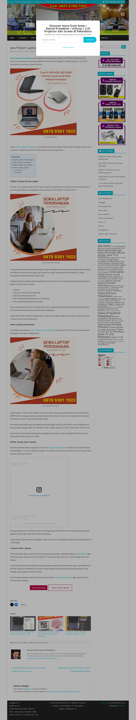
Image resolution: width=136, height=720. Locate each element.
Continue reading (68, 47)
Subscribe (90, 40)
